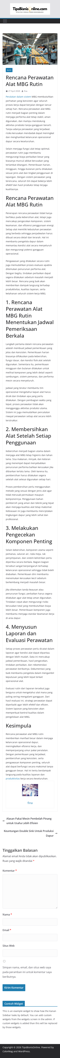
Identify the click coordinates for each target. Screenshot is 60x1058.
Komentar (10, 870)
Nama (7, 914)
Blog (9, 70)
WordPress (24, 1051)
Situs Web (9, 945)
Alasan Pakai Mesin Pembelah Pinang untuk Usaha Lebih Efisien (29, 821)
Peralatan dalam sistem (18, 96)
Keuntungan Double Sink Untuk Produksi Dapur (29, 833)
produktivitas (13, 778)
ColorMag (8, 1051)
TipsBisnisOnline (31, 1047)
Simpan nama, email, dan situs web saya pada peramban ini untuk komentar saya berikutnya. (27, 972)
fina (25, 91)
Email (7, 930)
